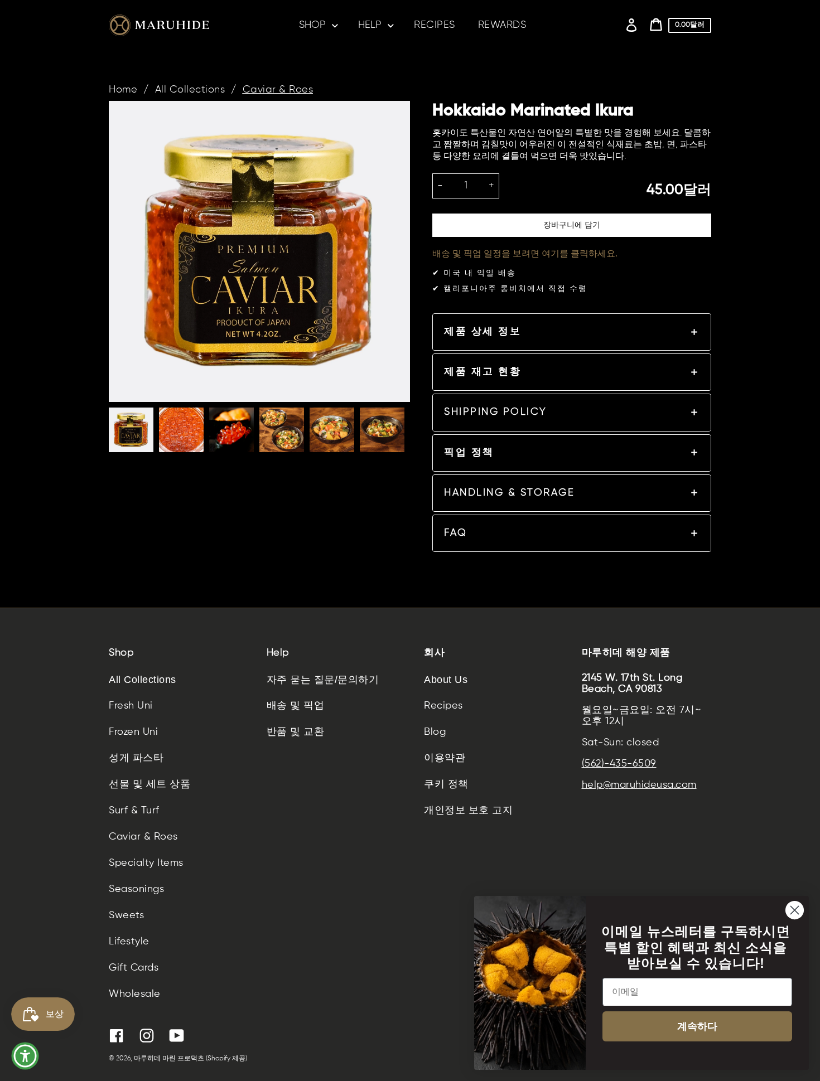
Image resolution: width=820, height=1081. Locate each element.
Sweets (126, 915)
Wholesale (135, 994)
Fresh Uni (131, 706)
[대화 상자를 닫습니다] (794, 910)
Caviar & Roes (278, 90)
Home (123, 90)
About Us (445, 679)
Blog (435, 732)
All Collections (190, 90)
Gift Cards (133, 968)
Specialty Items (146, 863)
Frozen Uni (133, 732)
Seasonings (136, 889)
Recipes (443, 706)
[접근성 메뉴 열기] (25, 1056)
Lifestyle (129, 942)
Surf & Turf (134, 811)
